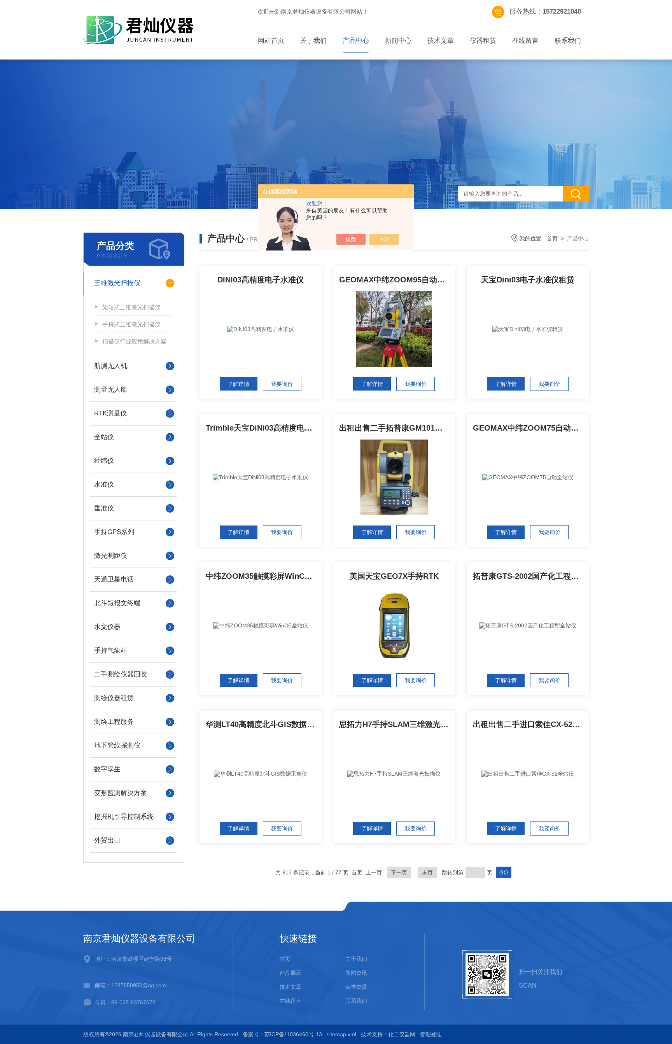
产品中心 (356, 40)
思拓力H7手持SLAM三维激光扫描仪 (397, 724)
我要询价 (282, 384)
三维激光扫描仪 (117, 283)
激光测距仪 (110, 555)
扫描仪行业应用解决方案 (134, 341)
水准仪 (104, 484)
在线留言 (525, 40)
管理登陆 (431, 1034)
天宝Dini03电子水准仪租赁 (527, 279)
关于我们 (313, 40)
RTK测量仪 (110, 413)
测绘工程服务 (114, 721)
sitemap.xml (341, 1034)
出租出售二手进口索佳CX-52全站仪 (531, 724)
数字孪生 (107, 769)
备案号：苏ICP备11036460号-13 (282, 1034)
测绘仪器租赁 (114, 698)
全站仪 (104, 437)
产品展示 (290, 973)
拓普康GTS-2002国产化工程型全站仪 (531, 576)
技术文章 (440, 40)
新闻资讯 (356, 973)
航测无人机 (110, 366)
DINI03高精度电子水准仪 (260, 279)
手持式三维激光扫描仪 (131, 324)
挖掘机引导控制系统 (124, 816)
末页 (427, 872)
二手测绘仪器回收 (120, 674)
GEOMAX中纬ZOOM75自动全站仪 (531, 428)
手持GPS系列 (114, 532)
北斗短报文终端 (117, 603)
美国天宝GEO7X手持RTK (394, 576)
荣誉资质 (356, 987)
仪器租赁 (483, 40)
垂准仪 (104, 508)
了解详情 (238, 384)
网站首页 (271, 40)
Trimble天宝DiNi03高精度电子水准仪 (264, 428)
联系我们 (568, 40)
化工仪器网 (401, 1034)
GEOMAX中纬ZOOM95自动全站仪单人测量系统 (397, 279)
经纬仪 (104, 460)
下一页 (399, 872)
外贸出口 (107, 840)
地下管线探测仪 (117, 745)
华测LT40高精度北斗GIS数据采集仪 (264, 724)
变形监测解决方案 (120, 793)
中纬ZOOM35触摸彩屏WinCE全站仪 (264, 576)
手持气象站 (110, 650)
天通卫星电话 (114, 579)
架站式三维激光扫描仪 (131, 307)
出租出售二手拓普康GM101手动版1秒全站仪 (397, 428)
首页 (552, 238)
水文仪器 (107, 627)
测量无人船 (110, 389)
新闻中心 (398, 40)
